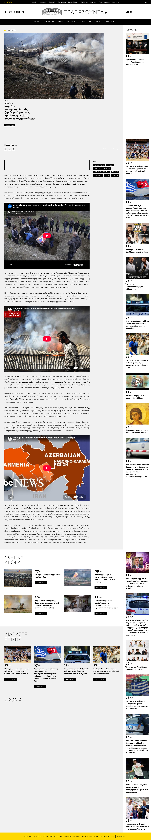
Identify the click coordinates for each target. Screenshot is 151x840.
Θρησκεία (52, 2)
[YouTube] (17, 12)
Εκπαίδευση (62, 2)
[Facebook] (5, 12)
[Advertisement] (47, 165)
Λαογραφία (42, 2)
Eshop (129, 12)
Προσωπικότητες (104, 2)
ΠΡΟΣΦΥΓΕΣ (98, 175)
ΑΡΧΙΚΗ (37, 22)
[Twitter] (23, 12)
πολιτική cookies (107, 836)
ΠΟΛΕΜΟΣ (115, 172)
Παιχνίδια (93, 2)
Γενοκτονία (115, 2)
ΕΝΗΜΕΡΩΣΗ (63, 22)
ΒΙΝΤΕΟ (99, 22)
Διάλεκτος (84, 2)
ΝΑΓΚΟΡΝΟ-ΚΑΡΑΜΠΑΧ (101, 172)
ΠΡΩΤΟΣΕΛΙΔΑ (111, 22)
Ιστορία (34, 2)
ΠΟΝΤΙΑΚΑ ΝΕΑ (49, 22)
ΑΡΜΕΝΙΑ (110, 165)
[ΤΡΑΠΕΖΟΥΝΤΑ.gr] (75, 11)
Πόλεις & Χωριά (73, 2)
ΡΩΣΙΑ (107, 175)
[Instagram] (10, 12)
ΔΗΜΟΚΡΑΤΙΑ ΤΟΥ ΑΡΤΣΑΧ (102, 168)
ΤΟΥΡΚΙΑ (115, 175)
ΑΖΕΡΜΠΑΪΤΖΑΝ (99, 165)
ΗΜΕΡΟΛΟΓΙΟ (88, 22)
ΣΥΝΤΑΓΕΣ (75, 22)
